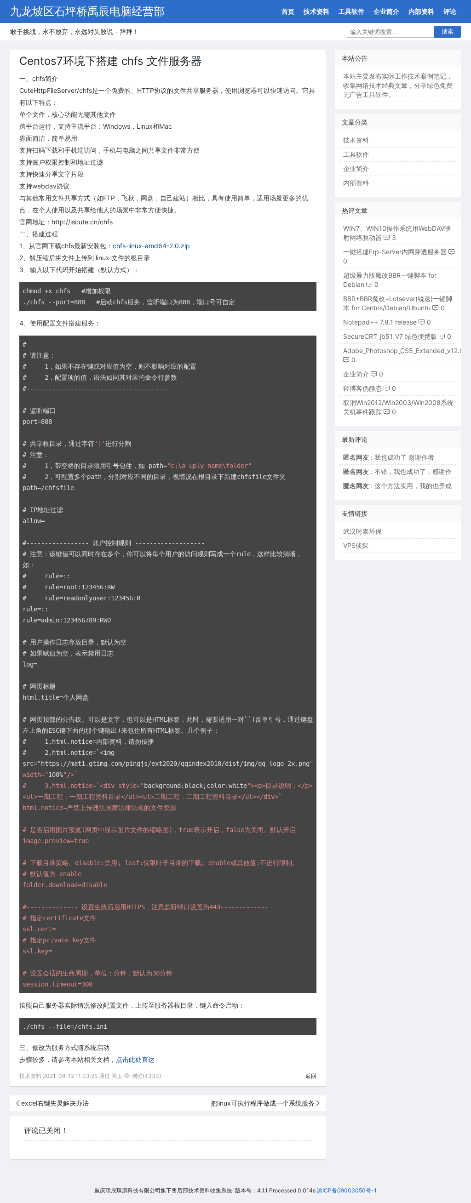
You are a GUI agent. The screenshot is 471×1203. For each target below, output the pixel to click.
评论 (449, 11)
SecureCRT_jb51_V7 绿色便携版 (390, 336)
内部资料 (421, 11)
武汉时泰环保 (362, 531)
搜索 (448, 31)
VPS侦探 (355, 545)
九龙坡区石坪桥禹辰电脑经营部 (87, 11)
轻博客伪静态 (362, 388)
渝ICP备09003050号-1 (347, 1190)
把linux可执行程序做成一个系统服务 (263, 1103)
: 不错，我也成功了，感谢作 (397, 471)
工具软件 (351, 11)
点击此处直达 (135, 1059)
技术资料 (316, 11)
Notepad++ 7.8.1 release (380, 322)
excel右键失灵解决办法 (55, 1103)
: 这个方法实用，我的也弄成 (397, 486)
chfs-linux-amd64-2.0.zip (151, 246)
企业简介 (386, 11)
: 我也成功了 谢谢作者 (388, 457)
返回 (310, 1075)
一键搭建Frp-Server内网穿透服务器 (395, 252)
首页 (287, 11)
